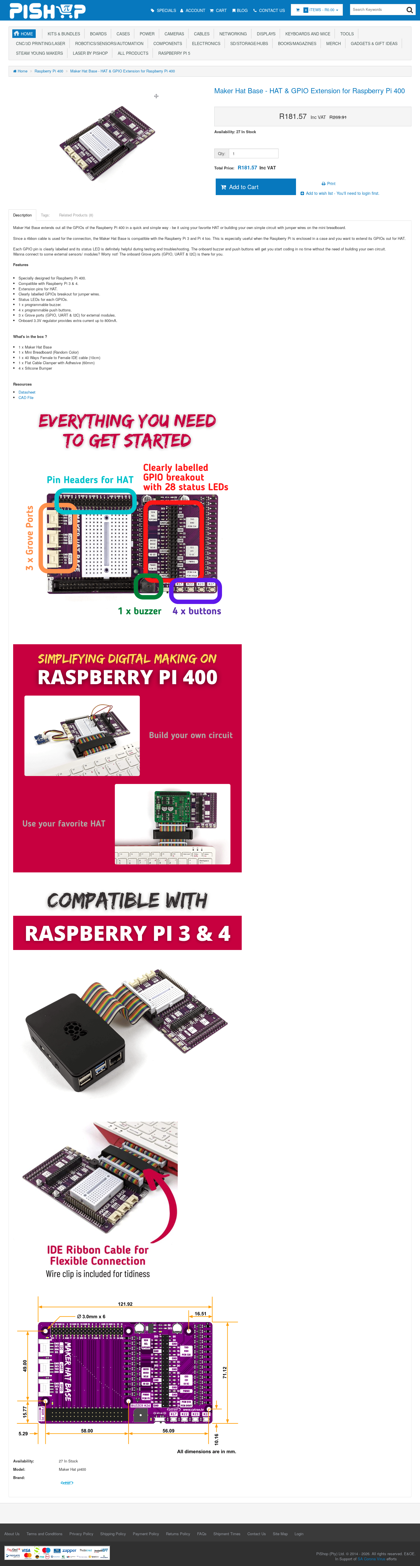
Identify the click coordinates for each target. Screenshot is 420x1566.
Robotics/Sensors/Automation (108, 43)
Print (330, 183)
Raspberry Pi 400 (49, 71)
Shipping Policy (113, 1533)
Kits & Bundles (62, 34)
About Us (12, 1533)
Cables (200, 34)
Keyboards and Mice (306, 34)
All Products (131, 53)
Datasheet (27, 392)
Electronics (205, 43)
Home (27, 34)
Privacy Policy (81, 1533)
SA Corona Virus (371, 1558)
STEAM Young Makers (38, 53)
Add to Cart (243, 187)
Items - (319, 9)
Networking (232, 34)
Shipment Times (227, 1533)
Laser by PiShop (89, 53)
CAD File (26, 397)
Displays (265, 34)
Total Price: (245, 167)
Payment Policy (146, 1533)
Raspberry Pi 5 (173, 53)
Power (146, 34)
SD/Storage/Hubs (248, 43)
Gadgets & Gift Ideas (373, 43)
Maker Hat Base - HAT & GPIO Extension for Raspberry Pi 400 (122, 71)
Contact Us (256, 1533)
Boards (97, 34)
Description (22, 215)
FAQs (202, 1533)
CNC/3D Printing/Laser (39, 43)
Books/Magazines (296, 43)
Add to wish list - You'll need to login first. (342, 193)
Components (166, 43)
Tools (346, 34)
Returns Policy (178, 1533)
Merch (332, 43)
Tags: (45, 215)
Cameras (173, 34)
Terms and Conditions (45, 1533)
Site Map (280, 1533)
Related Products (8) (76, 215)
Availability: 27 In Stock (235, 131)
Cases (122, 34)
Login (299, 1533)
